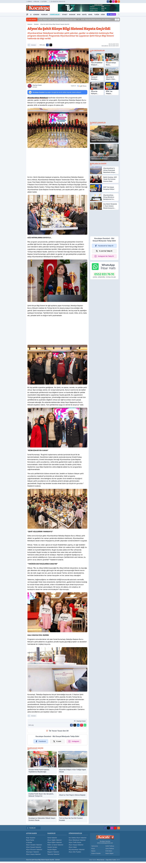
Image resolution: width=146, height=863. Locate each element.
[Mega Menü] (27, 14)
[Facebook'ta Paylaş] (47, 45)
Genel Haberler (52, 838)
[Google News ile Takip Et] (81, 86)
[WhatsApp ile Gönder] (85, 725)
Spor (78, 14)
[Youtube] (116, 1)
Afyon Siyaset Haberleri (33, 847)
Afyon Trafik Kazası (75, 842)
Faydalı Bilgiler (52, 849)
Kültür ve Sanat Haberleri (55, 845)
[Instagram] (113, 1)
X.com (58, 741)
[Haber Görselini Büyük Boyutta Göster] (57, 65)
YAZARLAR (32, 828)
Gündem (36, 14)
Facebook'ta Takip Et (105, 246)
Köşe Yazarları (30, 838)
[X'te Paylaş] (50, 45)
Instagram (75, 741)
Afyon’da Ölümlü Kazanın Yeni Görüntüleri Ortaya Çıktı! (58, 19)
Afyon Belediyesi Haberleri (77, 840)
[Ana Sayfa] (31, 14)
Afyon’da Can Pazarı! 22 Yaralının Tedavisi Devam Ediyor (102, 19)
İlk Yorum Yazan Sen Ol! (59, 731)
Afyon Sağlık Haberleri (54, 840)
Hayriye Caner (37, 86)
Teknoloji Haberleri (53, 854)
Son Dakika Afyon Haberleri (77, 838)
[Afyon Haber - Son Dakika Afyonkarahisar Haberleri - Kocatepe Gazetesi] (105, 837)
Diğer (103, 14)
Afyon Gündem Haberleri (34, 845)
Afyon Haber (73, 847)
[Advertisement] (18, 41)
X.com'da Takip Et (105, 251)
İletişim (44, 1)
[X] (110, 1)
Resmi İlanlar (30, 840)
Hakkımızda (94, 846)
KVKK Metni (108, 851)
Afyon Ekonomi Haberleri (34, 849)
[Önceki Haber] (116, 20)
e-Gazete (29, 842)
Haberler (29, 24)
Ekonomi (72, 14)
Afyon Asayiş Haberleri (33, 854)
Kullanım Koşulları (96, 853)
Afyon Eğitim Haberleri (54, 842)
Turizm (96, 14)
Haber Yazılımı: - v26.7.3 (104, 859)
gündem (33, 45)
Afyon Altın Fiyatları (75, 852)
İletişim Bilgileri (109, 853)
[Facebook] (108, 1)
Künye (30, 1)
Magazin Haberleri (53, 852)
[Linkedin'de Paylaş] (78, 725)
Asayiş (84, 14)
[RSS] (119, 1)
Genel (90, 14)
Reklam (36, 1)
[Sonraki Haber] (118, 20)
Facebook (42, 741)
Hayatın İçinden (52, 847)
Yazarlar (44, 14)
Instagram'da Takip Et (106, 256)
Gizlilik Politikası (109, 846)
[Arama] (119, 14)
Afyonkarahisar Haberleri (77, 849)
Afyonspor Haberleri (32, 852)
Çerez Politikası (109, 848)
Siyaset (64, 14)
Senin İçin (112, 14)
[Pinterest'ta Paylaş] (81, 725)
